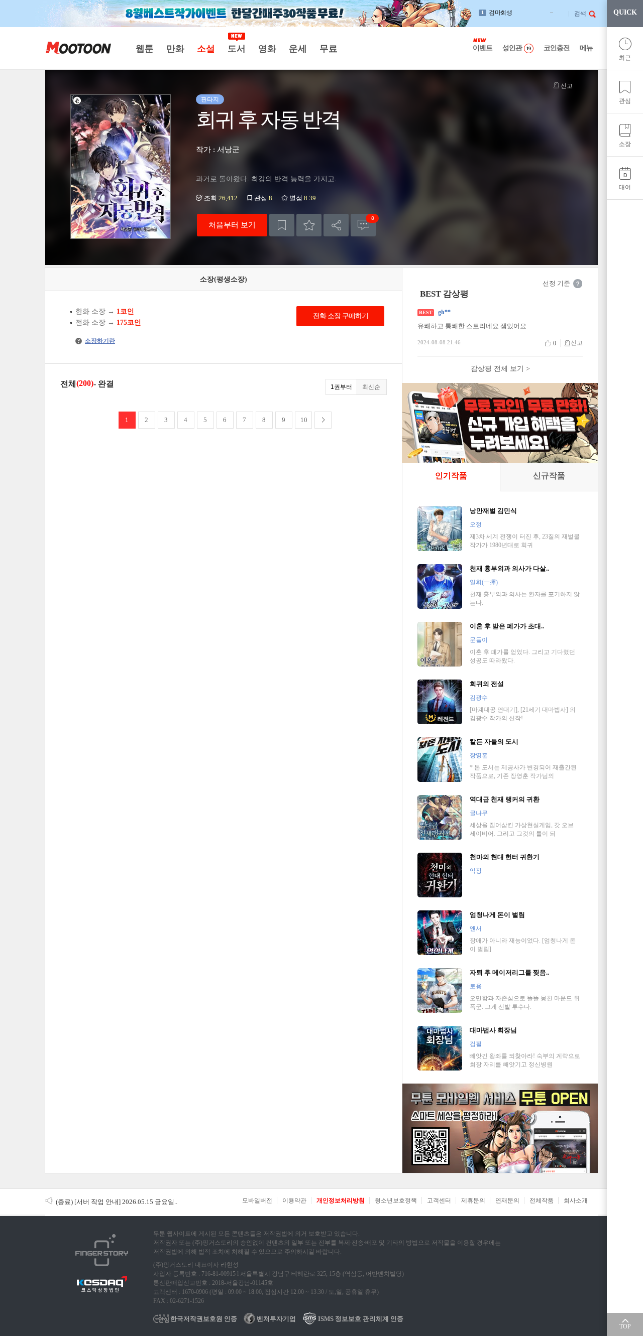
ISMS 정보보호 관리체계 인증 (359, 1318)
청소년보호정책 (396, 1200)
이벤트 (482, 48)
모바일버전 (257, 1200)
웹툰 (144, 49)
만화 (175, 49)
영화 (267, 49)
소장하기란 (96, 340)
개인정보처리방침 (340, 1200)
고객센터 (439, 1200)
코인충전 (557, 48)
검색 (580, 13)
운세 (297, 49)
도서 (236, 49)
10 (303, 420)
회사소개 (576, 1200)
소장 (625, 144)
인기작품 (451, 475)
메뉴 (586, 48)
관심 (625, 100)
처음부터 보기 (232, 224)
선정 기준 (556, 283)
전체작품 (541, 1200)
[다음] (323, 420)
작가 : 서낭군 (218, 150)
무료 (328, 49)
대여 (625, 187)
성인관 (512, 48)
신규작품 (549, 475)
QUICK (625, 12)
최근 (625, 57)
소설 (206, 49)
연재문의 (507, 1200)
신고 (566, 85)
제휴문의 (473, 1200)
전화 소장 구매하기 (340, 316)
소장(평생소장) (223, 279)
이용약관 (294, 1200)
